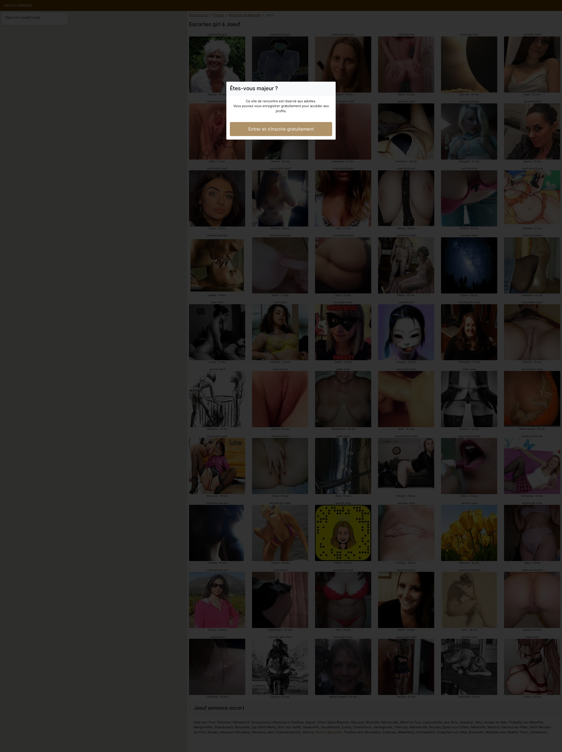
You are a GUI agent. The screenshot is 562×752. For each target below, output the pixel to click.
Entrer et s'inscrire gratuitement (281, 129)
